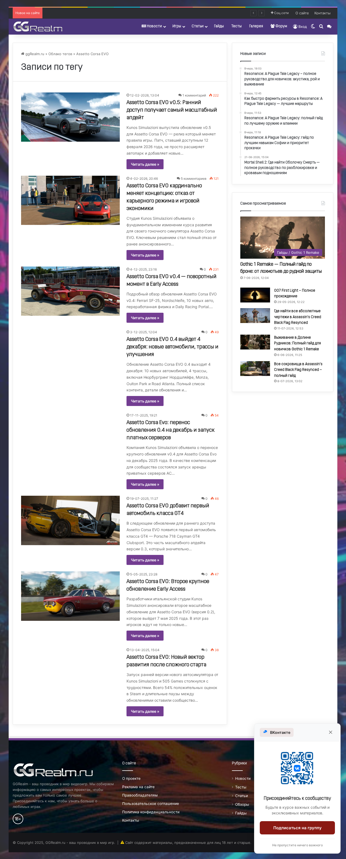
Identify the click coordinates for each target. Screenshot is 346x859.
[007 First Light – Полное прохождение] (255, 295)
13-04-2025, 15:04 (144, 650)
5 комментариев (194, 179)
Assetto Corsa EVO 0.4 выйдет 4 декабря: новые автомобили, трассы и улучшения (172, 347)
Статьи (198, 26)
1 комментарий (194, 95)
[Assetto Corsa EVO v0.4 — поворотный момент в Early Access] (70, 291)
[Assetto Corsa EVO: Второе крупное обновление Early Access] (70, 596)
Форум (281, 26)
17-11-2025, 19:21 (143, 415)
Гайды (219, 26)
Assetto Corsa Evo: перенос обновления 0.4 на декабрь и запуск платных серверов (171, 430)
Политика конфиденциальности (150, 812)
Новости (154, 26)
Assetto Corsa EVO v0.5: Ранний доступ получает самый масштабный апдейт (172, 110)
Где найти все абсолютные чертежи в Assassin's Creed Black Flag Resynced (297, 317)
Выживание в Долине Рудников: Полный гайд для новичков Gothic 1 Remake (297, 343)
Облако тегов (60, 54)
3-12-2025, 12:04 (143, 332)
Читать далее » (145, 164)
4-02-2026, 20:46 (144, 179)
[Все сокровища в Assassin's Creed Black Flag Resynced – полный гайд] (255, 368)
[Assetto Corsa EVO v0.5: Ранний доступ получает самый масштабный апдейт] (70, 117)
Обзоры (242, 804)
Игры (176, 26)
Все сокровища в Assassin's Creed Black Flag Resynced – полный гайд (298, 370)
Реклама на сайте (138, 787)
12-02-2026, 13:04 (144, 95)
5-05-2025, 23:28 (143, 574)
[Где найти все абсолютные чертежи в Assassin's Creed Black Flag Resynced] (255, 315)
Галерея (256, 26)
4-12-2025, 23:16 (143, 269)
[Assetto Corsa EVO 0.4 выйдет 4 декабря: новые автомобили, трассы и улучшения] (70, 354)
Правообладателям (140, 795)
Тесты (236, 26)
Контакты (322, 13)
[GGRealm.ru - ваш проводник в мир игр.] (38, 26)
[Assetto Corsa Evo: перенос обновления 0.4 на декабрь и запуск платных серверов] (70, 437)
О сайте (302, 13)
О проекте (131, 778)
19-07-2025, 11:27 (144, 499)
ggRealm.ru (34, 54)
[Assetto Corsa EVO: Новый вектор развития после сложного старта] (70, 672)
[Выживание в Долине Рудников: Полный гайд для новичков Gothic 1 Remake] (255, 342)
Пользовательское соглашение (150, 803)
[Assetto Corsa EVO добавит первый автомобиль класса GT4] (70, 520)
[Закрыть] (330, 732)
